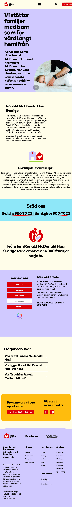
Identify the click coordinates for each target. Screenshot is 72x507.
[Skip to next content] (36, 87)
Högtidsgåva (59, 459)
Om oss (28, 447)
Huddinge (43, 456)
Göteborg (43, 452)
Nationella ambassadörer (45, 480)
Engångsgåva (60, 452)
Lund (42, 462)
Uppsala (43, 465)
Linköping (43, 459)
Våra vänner (46, 473)
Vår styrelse (28, 459)
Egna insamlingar (61, 472)
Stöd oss (60, 447)
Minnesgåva (59, 462)
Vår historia (28, 452)
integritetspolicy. (48, 297)
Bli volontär (59, 465)
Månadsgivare (60, 456)
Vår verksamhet (29, 456)
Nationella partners (46, 484)
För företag (59, 468)
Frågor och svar (29, 462)
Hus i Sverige (47, 447)
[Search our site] (56, 4)
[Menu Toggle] (39, 4)
